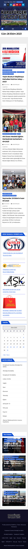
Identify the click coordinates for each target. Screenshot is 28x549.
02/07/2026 (8, 501)
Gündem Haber (13, 441)
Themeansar (14, 526)
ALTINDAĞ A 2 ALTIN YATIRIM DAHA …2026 (14, 497)
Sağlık (4, 383)
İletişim (5, 416)
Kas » (8, 355)
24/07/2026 (8, 465)
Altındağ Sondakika (7, 70)
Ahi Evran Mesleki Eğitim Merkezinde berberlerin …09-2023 (13, 139)
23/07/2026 (8, 483)
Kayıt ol (5, 412)
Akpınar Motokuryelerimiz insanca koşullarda (14, 545)
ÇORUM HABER (7, 457)
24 (7, 347)
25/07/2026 (8, 448)
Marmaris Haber (19, 459)
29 (23, 347)
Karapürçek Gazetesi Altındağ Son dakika (14, 530)
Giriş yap (5, 408)
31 (7, 350)
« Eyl (4, 355)
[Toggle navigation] (13, 29)
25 (11, 347)
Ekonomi (5, 391)
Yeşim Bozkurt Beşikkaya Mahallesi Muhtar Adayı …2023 (13, 79)
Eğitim (19, 133)
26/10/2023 (7, 84)
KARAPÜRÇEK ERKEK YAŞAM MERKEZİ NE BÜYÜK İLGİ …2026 (13, 481)
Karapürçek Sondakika (9, 375)
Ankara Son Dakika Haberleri (9, 133)
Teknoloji (5, 395)
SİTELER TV (6, 403)
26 (14, 347)
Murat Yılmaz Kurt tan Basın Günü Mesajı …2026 (14, 463)
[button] (22, 28)
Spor (4, 387)
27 (17, 347)
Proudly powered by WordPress (9, 524)
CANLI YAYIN (7, 379)
